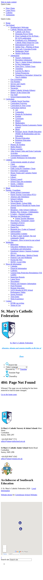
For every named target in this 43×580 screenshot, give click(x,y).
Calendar (14, 266)
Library (13, 177)
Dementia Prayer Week (24, 34)
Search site (5, 560)
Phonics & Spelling (18, 145)
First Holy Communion (19, 171)
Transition (19, 69)
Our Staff (14, 95)
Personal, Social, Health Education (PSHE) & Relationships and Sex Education (28, 134)
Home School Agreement (20, 192)
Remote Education (17, 288)
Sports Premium (17, 294)
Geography (19, 119)
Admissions (10, 15)
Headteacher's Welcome (20, 27)
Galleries (9, 13)
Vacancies (14, 88)
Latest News (10, 10)
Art (16, 110)
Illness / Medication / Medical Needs (24, 255)
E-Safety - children (18, 166)
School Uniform (17, 199)
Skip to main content (8, 2)
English (18, 116)
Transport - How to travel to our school (25, 240)
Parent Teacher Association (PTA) (23, 195)
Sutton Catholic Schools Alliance (23, 90)
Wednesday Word (22, 51)
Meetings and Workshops (20, 216)
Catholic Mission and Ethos (21, 29)
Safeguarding (16, 231)
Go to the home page (9, 394)
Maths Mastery (16, 147)
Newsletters (15, 281)
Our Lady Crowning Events (25, 49)
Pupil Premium (16, 286)
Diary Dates (10, 8)
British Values (16, 86)
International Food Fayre (24, 45)
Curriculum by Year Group (21, 105)
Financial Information (19, 268)
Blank (8, 188)
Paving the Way (16, 260)
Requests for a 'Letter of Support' (23, 229)
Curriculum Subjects (18, 108)
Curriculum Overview (19, 103)
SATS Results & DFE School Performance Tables (22, 291)
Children (9, 160)
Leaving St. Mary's (22, 71)
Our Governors (16, 79)
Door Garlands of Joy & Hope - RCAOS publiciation (27, 37)
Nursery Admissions (23, 58)
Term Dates (15, 297)
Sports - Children (17, 184)
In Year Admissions (22, 64)
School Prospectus (22, 73)
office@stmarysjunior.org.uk (11, 459)
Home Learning (16, 149)
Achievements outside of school (23, 162)
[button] (11, 19)
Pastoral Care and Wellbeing (21, 258)
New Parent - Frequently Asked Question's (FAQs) (22, 222)
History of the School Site (20, 92)
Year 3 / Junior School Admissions (28, 62)
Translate (23, 369)
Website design (6, 495)
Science (18, 142)
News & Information (13, 264)
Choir (13, 164)
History (18, 121)
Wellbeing (9, 242)
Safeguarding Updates (19, 234)
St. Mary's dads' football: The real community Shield (23, 237)
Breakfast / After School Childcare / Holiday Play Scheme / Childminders (24, 211)
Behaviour (14, 244)
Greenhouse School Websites (26, 495)
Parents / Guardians (13, 190)
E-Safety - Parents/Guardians (21, 214)
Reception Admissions (23, 60)
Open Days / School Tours (25, 66)
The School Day (17, 201)
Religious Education (23, 140)
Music (17, 129)
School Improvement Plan (20, 97)
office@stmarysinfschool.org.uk (13, 441)
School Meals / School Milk (21, 203)
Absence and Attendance (20, 197)
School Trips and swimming (21, 182)
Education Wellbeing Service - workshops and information (22, 248)
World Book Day (17, 186)
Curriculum (10, 99)
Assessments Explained (19, 155)
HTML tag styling (17, 303)
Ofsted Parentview (17, 225)
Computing (19, 112)
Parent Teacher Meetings (24, 218)
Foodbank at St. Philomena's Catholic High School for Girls (26, 41)
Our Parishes (15, 82)
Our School (10, 25)
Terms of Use (16, 305)
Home (8, 23)
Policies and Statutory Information (23, 284)
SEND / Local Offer (18, 262)
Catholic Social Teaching (20, 101)
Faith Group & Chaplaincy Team (23, 168)
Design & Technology (23, 114)
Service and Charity (18, 84)
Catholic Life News (22, 32)
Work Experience (17, 299)
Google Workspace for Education (23, 158)
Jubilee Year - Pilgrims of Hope (27, 47)
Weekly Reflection (22, 53)
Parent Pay (15, 227)
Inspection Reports (18, 277)
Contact (9, 301)
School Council (16, 179)
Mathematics (20, 123)
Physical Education (22, 138)
